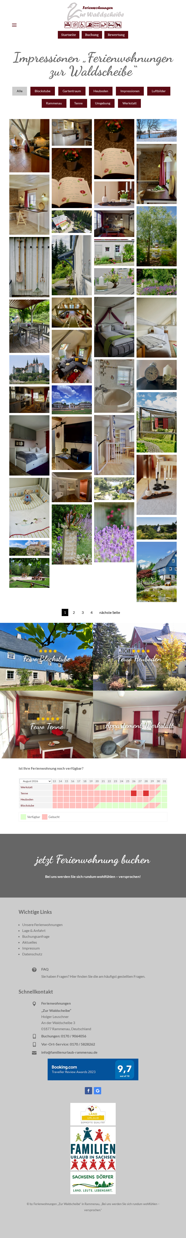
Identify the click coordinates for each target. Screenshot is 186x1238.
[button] (14, 24)
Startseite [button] (68, 35)
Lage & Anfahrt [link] (34, 930)
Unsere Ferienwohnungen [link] (42, 924)
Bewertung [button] (116, 35)
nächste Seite (109, 612)
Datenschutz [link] (32, 954)
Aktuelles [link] (29, 942)
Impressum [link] (31, 948)
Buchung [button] (92, 35)
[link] (93, 1124)
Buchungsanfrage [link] (35, 936)
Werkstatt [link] (26, 787)
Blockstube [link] (27, 805)
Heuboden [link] (27, 799)
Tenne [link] (24, 793)
